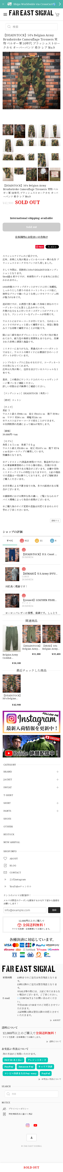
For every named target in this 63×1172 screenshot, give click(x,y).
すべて (10, 540)
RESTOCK (9, 834)
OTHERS (8, 826)
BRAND (8, 771)
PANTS (7, 811)
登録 (54, 910)
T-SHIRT (8, 795)
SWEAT (8, 787)
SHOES (7, 818)
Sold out (31, 227)
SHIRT (7, 803)
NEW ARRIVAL (12, 842)
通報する (55, 520)
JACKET (8, 779)
